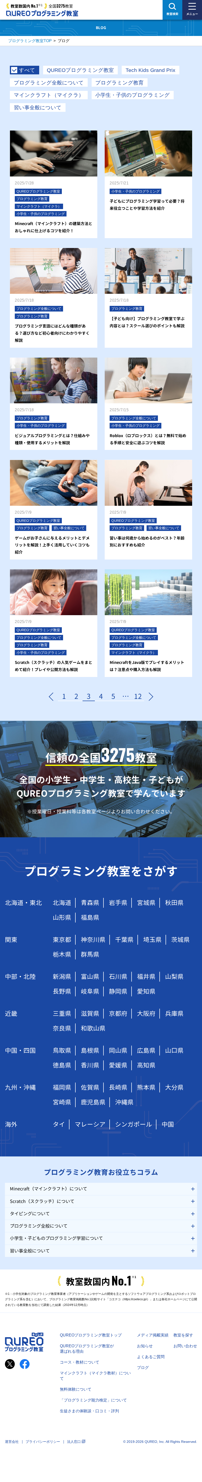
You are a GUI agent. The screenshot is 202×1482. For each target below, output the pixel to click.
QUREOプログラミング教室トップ (91, 1335)
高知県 (146, 1065)
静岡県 (118, 991)
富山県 (90, 976)
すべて (27, 70)
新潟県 (62, 976)
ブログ (143, 1368)
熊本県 (146, 1087)
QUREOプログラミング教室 (80, 70)
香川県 (90, 1065)
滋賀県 (90, 1013)
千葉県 (124, 939)
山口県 (174, 1050)
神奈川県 (93, 939)
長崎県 (118, 1087)
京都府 (118, 1013)
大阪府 (146, 1013)
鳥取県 (62, 1050)
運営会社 (12, 1442)
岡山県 (118, 1050)
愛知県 (146, 991)
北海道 (62, 902)
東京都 (62, 939)
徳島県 (62, 1065)
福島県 (90, 917)
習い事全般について (38, 107)
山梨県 (174, 976)
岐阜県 (90, 991)
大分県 (174, 1087)
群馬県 (90, 954)
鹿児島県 (93, 1102)
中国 (168, 1124)
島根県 (90, 1050)
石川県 (118, 976)
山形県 (62, 917)
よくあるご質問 (151, 1357)
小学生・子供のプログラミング (132, 95)
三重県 (62, 1013)
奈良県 (62, 1028)
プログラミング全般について (49, 82)
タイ (59, 1124)
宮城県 (146, 902)
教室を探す (183, 1335)
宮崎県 (62, 1102)
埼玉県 (152, 939)
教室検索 (172, 14)
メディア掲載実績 (152, 1335)
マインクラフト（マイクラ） (49, 95)
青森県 (90, 902)
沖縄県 (124, 1102)
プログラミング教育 (119, 82)
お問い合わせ (185, 1346)
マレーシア (90, 1124)
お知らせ (145, 1346)
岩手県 (118, 902)
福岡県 (62, 1087)
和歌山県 (93, 1028)
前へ (52, 696)
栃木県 (62, 954)
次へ (150, 696)
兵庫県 (174, 1013)
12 (138, 696)
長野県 (62, 991)
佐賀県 (90, 1087)
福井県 (146, 976)
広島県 (146, 1050)
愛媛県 (118, 1065)
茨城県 (180, 939)
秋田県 (174, 902)
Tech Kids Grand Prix (150, 70)
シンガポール (133, 1124)
